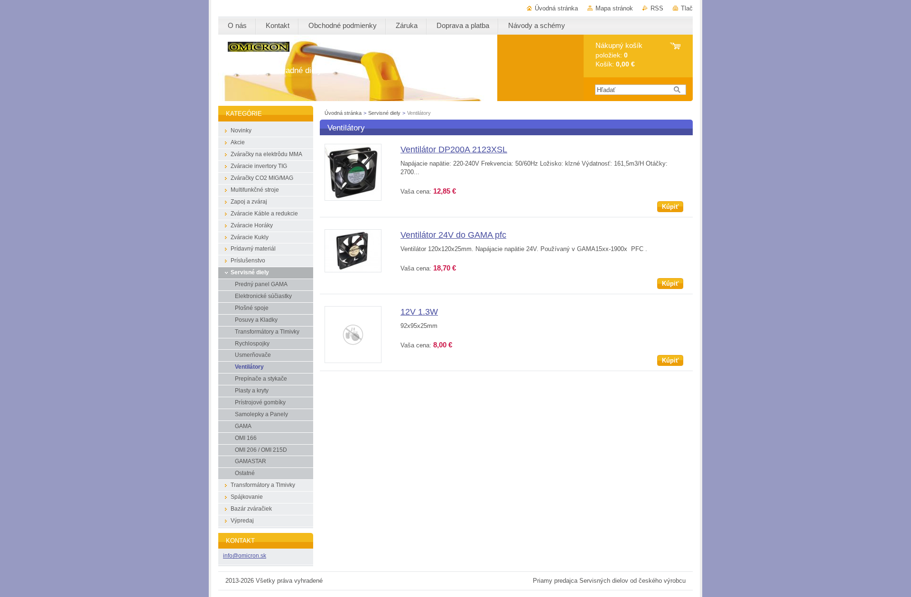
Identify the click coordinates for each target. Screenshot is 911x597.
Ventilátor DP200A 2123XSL (453, 149)
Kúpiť (670, 206)
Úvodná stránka (556, 8)
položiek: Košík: (618, 55)
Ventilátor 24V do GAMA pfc (453, 235)
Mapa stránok (614, 8)
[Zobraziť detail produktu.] (353, 198)
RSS (657, 8)
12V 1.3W (419, 312)
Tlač (687, 8)
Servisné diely (385, 113)
